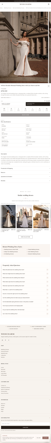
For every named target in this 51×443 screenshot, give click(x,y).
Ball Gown (3, 371)
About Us (3, 403)
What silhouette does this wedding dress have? (13, 269)
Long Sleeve (3, 373)
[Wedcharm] (25, 4)
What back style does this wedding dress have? (13, 285)
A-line (2, 367)
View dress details (5, 97)
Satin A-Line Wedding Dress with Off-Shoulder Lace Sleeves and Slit (38, 230)
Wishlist (3, 357)
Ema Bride (4, 88)
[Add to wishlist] (48, 86)
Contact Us (3, 385)
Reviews (3, 405)
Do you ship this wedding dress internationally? (14, 309)
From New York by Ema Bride (8, 203)
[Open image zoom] (24, 47)
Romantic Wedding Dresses (34, 254)
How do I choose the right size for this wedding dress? (15, 293)
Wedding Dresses (7, 7)
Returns (3, 172)
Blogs (2, 409)
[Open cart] (48, 4)
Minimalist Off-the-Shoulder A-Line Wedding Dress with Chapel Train (5, 230)
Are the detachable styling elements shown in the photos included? (18, 301)
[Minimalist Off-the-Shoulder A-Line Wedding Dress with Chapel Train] (8, 216)
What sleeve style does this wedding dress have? (14, 281)
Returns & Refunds (5, 389)
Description (4, 154)
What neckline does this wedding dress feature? (14, 277)
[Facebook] (8, 340)
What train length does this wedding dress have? (14, 273)
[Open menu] (2, 4)
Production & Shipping (7, 168)
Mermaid (3, 369)
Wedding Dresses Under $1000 (11, 249)
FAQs (2, 411)
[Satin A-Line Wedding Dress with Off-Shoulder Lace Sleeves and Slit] (41, 216)
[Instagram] (2, 340)
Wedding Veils (4, 353)
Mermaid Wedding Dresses (18, 7)
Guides (2, 407)
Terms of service (4, 393)
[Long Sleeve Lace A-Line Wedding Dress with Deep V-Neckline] (24, 216)
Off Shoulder (4, 375)
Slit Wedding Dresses (9, 254)
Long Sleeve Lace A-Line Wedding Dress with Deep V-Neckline (21, 230)
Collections (3, 355)
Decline (39, 437)
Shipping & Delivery (5, 387)
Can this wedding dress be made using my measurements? (16, 297)
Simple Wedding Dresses (33, 249)
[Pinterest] (5, 340)
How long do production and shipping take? (13, 305)
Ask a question (45, 97)
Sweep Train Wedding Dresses (11, 251)
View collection (25, 236)
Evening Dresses (4, 351)
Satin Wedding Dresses (33, 251)
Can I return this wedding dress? (10, 313)
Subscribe (25, 427)
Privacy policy (4, 391)
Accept (45, 437)
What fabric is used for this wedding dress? (12, 289)
